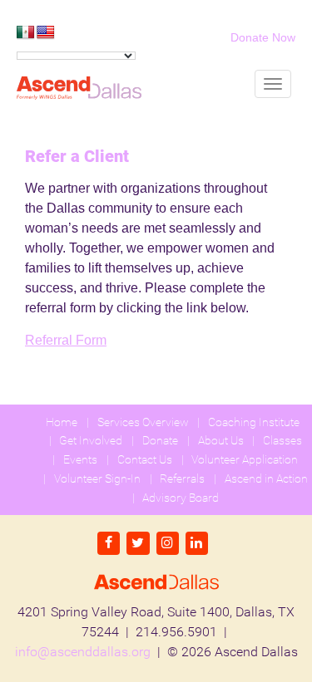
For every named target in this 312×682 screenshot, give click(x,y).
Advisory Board (180, 497)
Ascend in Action (266, 478)
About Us (221, 440)
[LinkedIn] (197, 543)
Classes (282, 440)
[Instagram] (167, 543)
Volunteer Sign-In (97, 478)
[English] (46, 33)
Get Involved (90, 440)
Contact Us (144, 459)
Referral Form (65, 340)
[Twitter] (137, 543)
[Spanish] (26, 33)
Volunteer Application (244, 459)
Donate (160, 440)
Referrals (182, 478)
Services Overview (143, 422)
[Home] (79, 88)
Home (61, 422)
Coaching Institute (254, 422)
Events (80, 459)
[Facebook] (108, 543)
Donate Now (262, 37)
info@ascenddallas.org (83, 652)
